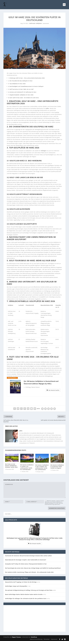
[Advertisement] (34, 618)
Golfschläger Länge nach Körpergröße (16, 586)
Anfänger (43, 150)
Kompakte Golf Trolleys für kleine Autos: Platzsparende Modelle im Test (26, 564)
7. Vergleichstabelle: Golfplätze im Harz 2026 (20, 95)
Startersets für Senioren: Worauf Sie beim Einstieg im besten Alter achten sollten (28, 555)
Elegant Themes (16, 637)
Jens (20, 431)
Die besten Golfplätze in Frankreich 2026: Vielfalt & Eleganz (57, 466)
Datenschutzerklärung (36, 639)
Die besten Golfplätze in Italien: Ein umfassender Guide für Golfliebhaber (27, 467)
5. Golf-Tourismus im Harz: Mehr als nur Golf (20, 89)
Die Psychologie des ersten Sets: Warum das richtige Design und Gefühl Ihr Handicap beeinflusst (33, 568)
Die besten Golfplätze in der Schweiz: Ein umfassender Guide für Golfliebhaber (42, 467)
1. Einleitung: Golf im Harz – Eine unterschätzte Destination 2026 (26, 78)
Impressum (54, 639)
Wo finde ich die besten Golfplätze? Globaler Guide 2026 (11, 465)
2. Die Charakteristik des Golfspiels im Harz (20, 81)
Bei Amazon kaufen (53, 390)
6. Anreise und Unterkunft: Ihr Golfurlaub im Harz (22, 92)
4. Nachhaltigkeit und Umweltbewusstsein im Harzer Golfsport (25, 86)
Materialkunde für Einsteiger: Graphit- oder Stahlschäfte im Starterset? (25, 560)
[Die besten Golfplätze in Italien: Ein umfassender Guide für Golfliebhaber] (27, 458)
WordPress (34, 637)
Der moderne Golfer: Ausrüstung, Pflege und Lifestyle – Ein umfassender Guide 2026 (29, 572)
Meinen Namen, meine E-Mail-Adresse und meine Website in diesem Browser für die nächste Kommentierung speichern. (54, 502)
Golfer (47, 108)
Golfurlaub (32, 23)
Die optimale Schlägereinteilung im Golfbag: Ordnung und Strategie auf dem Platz (28, 590)
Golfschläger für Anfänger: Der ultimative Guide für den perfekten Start (25, 598)
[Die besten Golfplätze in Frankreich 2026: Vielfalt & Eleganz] (57, 458)
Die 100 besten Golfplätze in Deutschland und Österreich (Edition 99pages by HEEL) (41, 382)
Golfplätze (39, 23)
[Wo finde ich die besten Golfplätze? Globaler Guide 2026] (12, 458)
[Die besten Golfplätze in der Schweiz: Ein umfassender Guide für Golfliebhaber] (42, 458)
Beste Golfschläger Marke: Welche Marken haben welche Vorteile (23, 594)
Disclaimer (47, 639)
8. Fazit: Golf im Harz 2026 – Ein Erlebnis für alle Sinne (23, 97)
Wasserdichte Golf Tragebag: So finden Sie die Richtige (20, 582)
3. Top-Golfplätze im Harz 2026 (16, 83)
